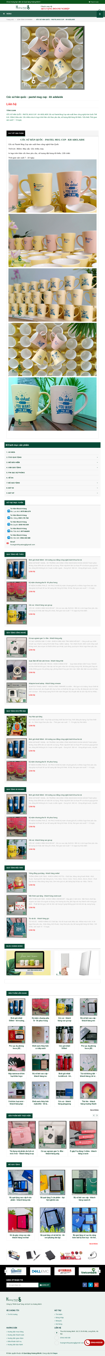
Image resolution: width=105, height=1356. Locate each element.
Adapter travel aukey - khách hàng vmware (45, 683)
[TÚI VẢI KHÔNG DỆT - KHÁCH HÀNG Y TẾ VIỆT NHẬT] (88, 1062)
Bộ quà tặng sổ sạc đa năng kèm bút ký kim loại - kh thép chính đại (84, 1237)
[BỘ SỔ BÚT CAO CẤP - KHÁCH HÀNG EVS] (88, 1007)
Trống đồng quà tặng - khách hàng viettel (44, 873)
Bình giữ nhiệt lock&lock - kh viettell (64, 1076)
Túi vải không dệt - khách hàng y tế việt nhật (88, 1076)
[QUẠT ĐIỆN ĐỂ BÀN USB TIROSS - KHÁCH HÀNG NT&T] (17, 670)
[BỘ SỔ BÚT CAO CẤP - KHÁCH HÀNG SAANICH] (84, 1182)
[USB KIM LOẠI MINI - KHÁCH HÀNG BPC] (16, 1090)
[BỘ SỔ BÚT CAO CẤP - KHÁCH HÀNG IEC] (40, 1062)
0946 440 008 (25, 538)
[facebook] (85, 1285)
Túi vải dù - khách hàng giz (39, 918)
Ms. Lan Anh (15, 511)
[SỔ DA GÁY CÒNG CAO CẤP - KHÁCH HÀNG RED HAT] (20, 1220)
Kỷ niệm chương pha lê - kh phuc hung (43, 582)
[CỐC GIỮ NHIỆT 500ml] (64, 1034)
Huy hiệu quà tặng (35, 717)
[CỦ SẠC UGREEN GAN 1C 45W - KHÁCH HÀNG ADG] (17, 647)
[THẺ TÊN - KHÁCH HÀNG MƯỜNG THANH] (88, 1090)
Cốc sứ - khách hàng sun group (40, 605)
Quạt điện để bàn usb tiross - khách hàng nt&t (46, 661)
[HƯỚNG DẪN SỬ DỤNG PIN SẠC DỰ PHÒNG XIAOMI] (76, 964)
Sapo (55, 1353)
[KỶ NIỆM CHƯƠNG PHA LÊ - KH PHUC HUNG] (17, 592)
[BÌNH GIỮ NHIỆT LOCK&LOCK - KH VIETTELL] (64, 1062)
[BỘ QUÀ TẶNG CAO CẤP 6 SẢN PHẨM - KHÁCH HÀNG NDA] (20, 1182)
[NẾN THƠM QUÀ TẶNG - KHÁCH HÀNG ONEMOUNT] (17, 905)
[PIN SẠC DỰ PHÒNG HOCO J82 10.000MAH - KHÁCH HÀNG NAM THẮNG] (16, 1034)
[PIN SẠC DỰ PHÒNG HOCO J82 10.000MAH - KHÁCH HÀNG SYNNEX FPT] (88, 1034)
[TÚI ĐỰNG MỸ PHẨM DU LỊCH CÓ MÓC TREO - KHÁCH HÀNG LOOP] (22, 1135)
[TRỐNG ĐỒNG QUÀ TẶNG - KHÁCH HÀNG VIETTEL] (17, 882)
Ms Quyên (14, 525)
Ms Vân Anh (15, 538)
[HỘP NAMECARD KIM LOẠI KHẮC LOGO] (16, 1062)
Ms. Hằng (14, 518)
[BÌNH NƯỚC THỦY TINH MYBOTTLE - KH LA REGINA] (40, 1090)
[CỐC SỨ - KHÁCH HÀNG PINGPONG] (64, 1090)
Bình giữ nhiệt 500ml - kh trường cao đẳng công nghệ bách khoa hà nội (55, 560)
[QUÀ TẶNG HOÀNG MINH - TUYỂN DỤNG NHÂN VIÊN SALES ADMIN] (28, 963)
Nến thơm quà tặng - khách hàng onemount (45, 896)
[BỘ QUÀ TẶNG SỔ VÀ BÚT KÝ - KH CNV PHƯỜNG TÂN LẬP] (52, 1220)
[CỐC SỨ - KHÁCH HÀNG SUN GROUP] (17, 614)
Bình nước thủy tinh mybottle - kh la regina (40, 1103)
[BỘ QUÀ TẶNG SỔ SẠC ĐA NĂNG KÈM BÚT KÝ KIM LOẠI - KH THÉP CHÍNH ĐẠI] (84, 1220)
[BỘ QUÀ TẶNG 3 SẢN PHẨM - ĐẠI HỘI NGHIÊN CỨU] (52, 1182)
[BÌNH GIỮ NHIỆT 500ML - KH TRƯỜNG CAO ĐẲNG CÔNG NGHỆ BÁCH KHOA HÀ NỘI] (17, 569)
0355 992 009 (24, 525)
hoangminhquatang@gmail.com (22, 545)
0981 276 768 (23, 518)
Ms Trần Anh (15, 531)
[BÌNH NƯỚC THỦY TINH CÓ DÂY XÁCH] (40, 1034)
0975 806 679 (25, 511)
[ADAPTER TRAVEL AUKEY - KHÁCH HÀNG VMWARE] (17, 692)
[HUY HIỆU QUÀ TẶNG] (17, 726)
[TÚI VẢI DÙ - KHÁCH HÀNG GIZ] (17, 928)
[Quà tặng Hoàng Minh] (52, 1299)
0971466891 (25, 531)
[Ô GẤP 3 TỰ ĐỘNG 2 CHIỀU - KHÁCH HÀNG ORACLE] (83, 1135)
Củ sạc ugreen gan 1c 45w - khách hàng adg (45, 638)
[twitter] (90, 1285)
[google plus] (96, 1285)
